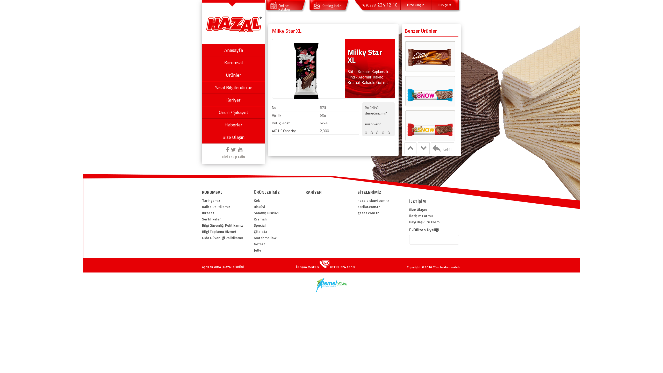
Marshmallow (265, 238)
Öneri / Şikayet (233, 112)
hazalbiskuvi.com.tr (373, 200)
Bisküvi (259, 207)
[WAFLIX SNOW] (430, 90)
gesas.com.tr (368, 213)
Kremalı (260, 219)
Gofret (259, 244)
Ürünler (233, 74)
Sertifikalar (211, 219)
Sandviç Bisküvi (266, 213)
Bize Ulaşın (233, 137)
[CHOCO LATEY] (430, 55)
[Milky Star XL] (306, 98)
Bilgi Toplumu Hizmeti (219, 231)
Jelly (257, 250)
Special (260, 225)
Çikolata (260, 231)
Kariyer (233, 99)
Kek (257, 200)
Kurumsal (233, 62)
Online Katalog (284, 7)
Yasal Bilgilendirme (233, 87)
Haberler (233, 124)
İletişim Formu (421, 216)
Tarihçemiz (211, 200)
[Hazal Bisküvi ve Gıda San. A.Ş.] (233, 31)
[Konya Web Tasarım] (331, 290)
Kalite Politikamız (216, 207)
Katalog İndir (331, 5)
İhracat (208, 213)
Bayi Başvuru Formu (425, 222)
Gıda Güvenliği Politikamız (222, 238)
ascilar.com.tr (368, 207)
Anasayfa (233, 50)
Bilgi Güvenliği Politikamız (222, 225)
